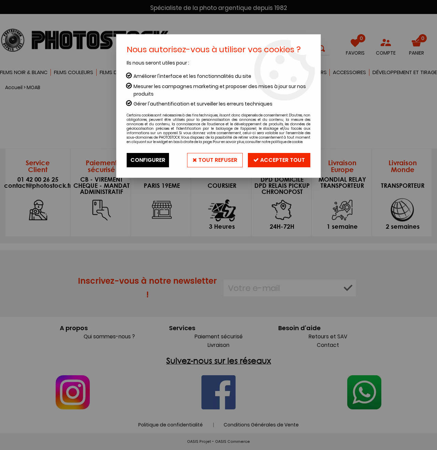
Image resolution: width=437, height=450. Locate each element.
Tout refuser (217, 160)
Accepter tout (282, 160)
